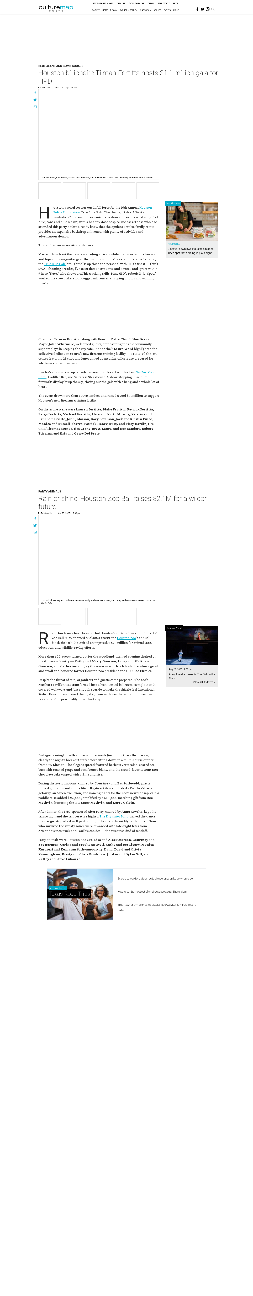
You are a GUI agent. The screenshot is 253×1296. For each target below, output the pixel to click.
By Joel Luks (44, 87)
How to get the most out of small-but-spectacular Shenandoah (152, 891)
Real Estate (164, 3)
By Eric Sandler (45, 513)
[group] (49, 190)
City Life (121, 3)
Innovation (145, 10)
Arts (175, 3)
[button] (49, 616)
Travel (150, 3)
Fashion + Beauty (128, 10)
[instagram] (207, 9)
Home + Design (109, 10)
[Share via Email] (35, 107)
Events (167, 10)
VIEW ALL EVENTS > (204, 682)
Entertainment (136, 3)
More (176, 10)
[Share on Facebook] (35, 93)
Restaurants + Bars (103, 3)
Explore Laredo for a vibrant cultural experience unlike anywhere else (155, 878)
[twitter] (202, 9)
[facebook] (197, 9)
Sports (157, 10)
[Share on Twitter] (35, 100)
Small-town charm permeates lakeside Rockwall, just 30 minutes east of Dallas (157, 907)
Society (96, 10)
